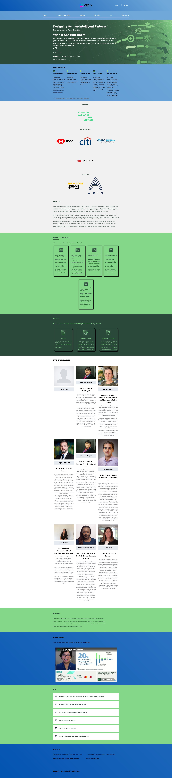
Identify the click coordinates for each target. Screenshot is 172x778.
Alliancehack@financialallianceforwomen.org (66, 758)
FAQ (111, 15)
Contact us (125, 15)
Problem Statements (63, 15)
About (45, 15)
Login (116, 5)
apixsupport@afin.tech (92, 758)
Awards (82, 15)
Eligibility (97, 15)
